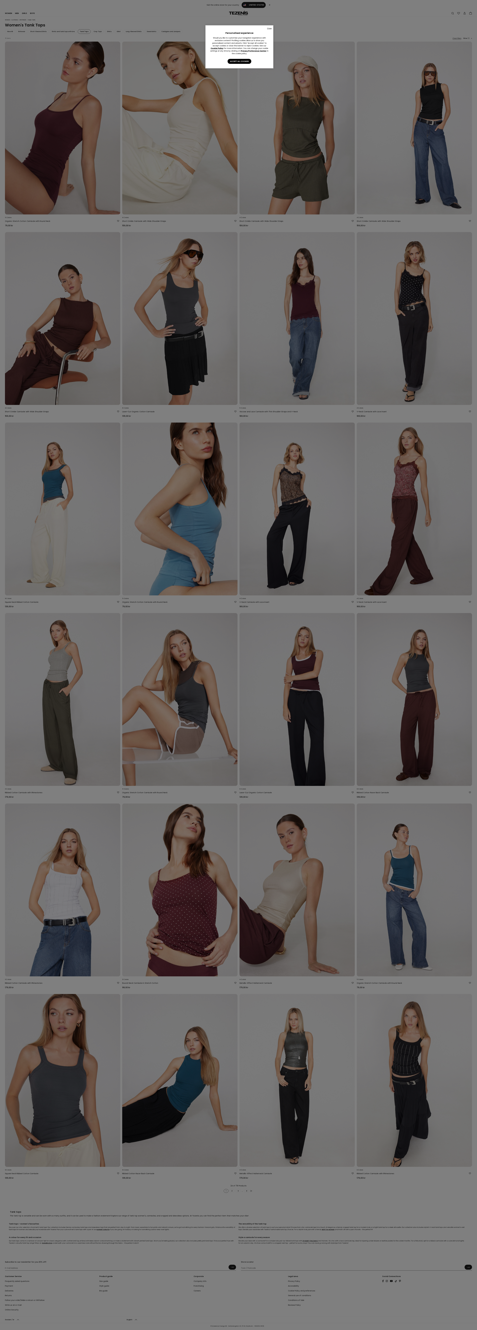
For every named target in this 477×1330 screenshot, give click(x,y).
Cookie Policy (217, 48)
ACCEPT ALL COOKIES (239, 61)
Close (269, 28)
